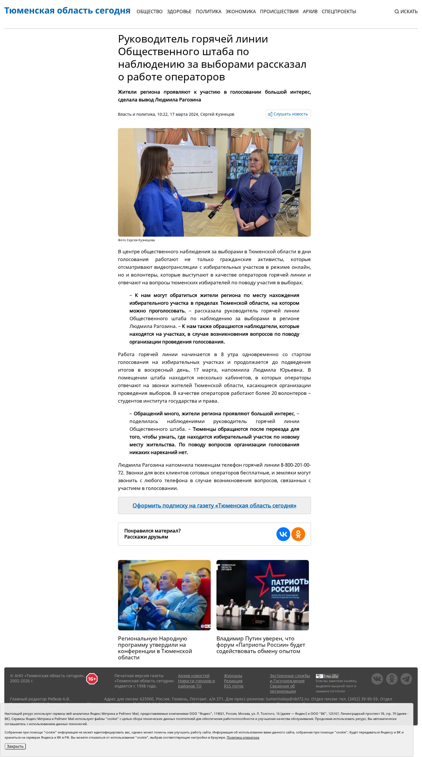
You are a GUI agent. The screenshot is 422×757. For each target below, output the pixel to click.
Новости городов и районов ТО (196, 683)
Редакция (233, 680)
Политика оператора (243, 737)
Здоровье (179, 11)
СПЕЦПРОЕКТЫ (339, 11)
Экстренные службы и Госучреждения (290, 678)
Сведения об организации (283, 688)
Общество (150, 11)
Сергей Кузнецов (217, 114)
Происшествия (279, 11)
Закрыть (15, 746)
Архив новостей (194, 675)
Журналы (233, 675)
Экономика (241, 11)
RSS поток (233, 686)
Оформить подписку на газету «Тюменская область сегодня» (215, 505)
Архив (310, 11)
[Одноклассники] (298, 534)
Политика (208, 11)
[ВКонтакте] (283, 534)
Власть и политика (136, 114)
